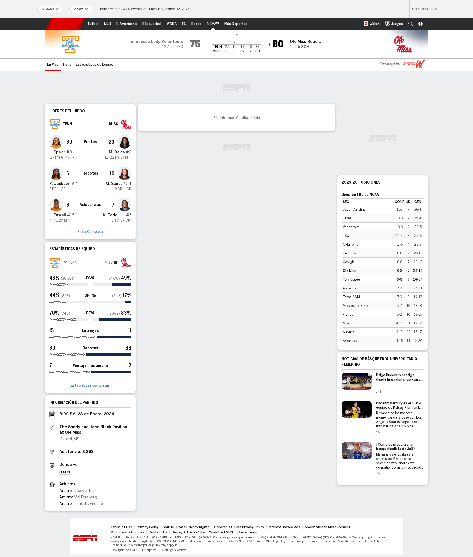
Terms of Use (121, 527)
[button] (410, 24)
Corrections (247, 532)
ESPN (65, 24)
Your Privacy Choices (127, 532)
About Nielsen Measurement (327, 527)
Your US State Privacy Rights (186, 527)
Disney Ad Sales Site (188, 532)
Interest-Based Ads (284, 527)
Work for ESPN (221, 532)
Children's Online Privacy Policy (239, 527)
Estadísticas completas (90, 385)
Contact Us (158, 532)
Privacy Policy (148, 527)
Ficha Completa (90, 232)
